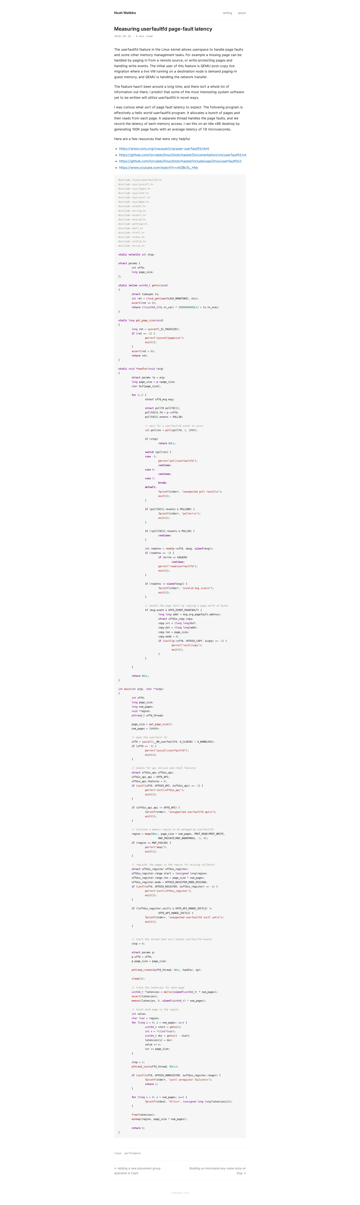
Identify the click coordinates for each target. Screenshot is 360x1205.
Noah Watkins (125, 13)
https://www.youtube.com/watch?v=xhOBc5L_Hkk (158, 167)
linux (117, 1153)
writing (227, 13)
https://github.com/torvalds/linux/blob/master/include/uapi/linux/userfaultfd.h (180, 161)
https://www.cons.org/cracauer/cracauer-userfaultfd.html (164, 148)
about (242, 13)
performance (133, 1153)
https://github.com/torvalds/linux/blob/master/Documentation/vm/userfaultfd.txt (182, 155)
